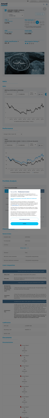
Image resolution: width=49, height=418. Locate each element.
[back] (45, 215)
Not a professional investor (24, 219)
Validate (24, 223)
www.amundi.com (15, 205)
